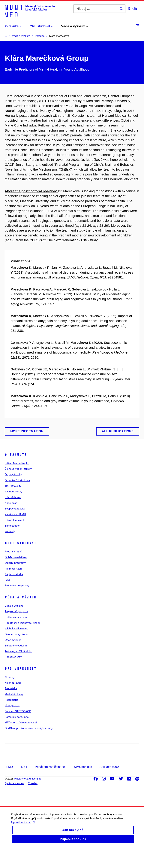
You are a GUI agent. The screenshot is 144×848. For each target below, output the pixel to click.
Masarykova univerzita (27, 778)
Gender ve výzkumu (16, 634)
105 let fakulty (13, 485)
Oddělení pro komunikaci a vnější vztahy (29, 728)
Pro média (11, 688)
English (133, 8)
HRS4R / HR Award (16, 628)
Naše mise (11, 502)
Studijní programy (15, 562)
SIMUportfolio (83, 766)
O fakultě (16, 455)
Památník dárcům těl (17, 716)
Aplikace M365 (109, 766)
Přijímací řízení (13, 568)
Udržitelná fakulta (15, 519)
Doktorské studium (16, 617)
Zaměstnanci (12, 525)
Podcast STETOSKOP (18, 711)
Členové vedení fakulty (18, 468)
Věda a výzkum (20, 597)
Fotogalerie (11, 699)
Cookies (33, 783)
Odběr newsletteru (16, 557)
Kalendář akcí (13, 682)
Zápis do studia (14, 574)
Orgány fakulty (13, 474)
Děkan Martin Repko (17, 463)
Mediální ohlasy (14, 694)
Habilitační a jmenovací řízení (22, 622)
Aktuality (10, 677)
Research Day (13, 656)
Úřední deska (13, 497)
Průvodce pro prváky (17, 585)
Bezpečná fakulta (15, 508)
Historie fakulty (13, 491)
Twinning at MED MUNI (18, 651)
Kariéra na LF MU (15, 514)
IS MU (9, 766)
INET (23, 766)
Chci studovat (20, 543)
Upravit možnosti (21, 822)
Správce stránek (14, 783)
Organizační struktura (17, 480)
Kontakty (10, 531)
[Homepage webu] (30, 11)
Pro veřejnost (20, 669)
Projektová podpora (16, 611)
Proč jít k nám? (13, 551)
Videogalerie (12, 705)
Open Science (13, 639)
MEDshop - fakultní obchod (21, 722)
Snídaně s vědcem (16, 645)
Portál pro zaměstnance (50, 766)
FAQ (7, 579)
